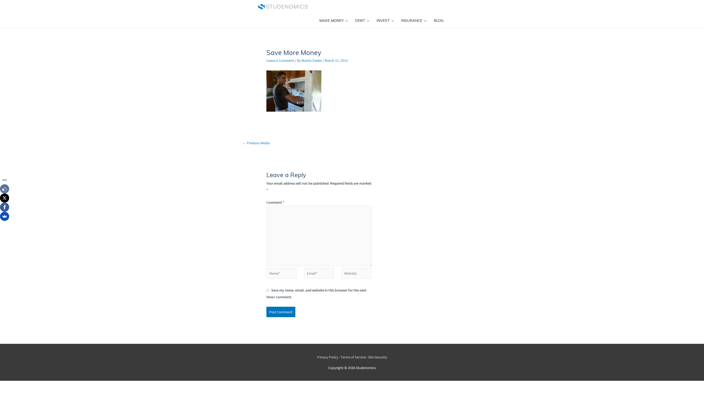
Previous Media (256, 143)
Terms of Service (353, 357)
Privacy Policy (327, 357)
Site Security (377, 357)
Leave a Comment (280, 60)
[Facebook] (4, 207)
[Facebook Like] (4, 188)
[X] (4, 198)
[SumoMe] (4, 216)
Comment (275, 202)
